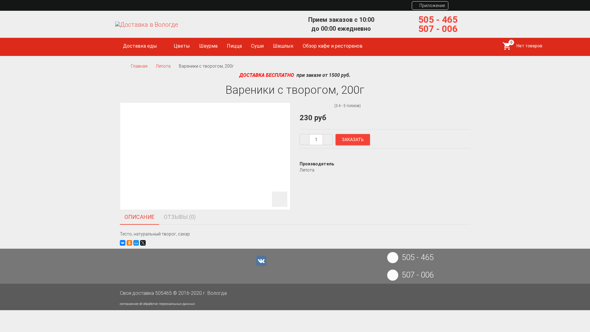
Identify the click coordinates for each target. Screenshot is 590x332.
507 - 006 (438, 28)
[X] (143, 243)
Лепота (163, 66)
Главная (139, 66)
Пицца (234, 46)
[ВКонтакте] (122, 243)
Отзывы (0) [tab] (180, 217)
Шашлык (283, 46)
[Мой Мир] (136, 243)
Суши (257, 46)
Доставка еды (140, 46)
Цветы (182, 46)
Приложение (432, 5)
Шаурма (208, 46)
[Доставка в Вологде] (146, 24)
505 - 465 (438, 19)
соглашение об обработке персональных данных (157, 304)
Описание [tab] (139, 217)
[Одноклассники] (129, 243)
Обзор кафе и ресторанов (333, 46)
